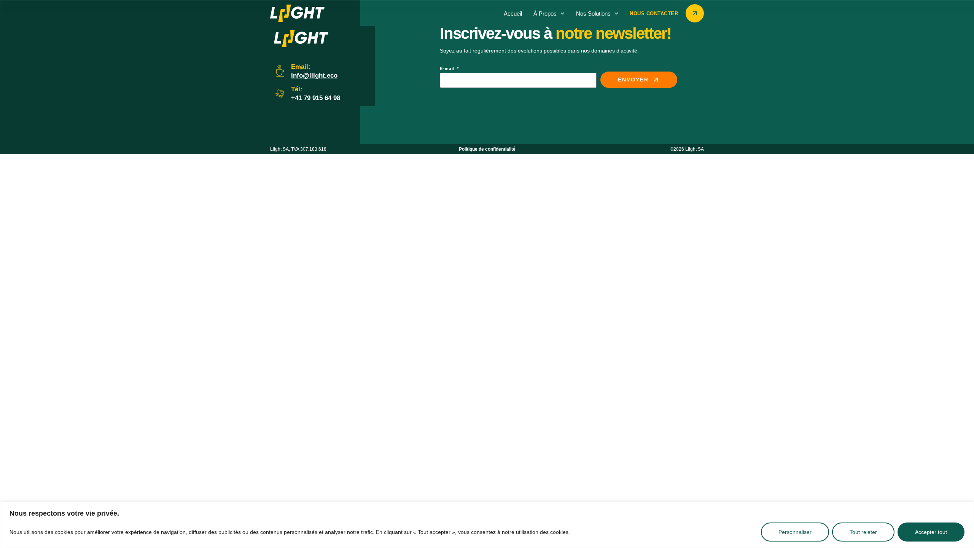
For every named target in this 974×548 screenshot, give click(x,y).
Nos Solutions (593, 13)
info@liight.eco (314, 75)
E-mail (448, 69)
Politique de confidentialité (487, 149)
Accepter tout (931, 532)
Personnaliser (795, 532)
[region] (487, 525)
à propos (545, 13)
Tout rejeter (863, 532)
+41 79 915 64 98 (315, 98)
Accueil (513, 13)
